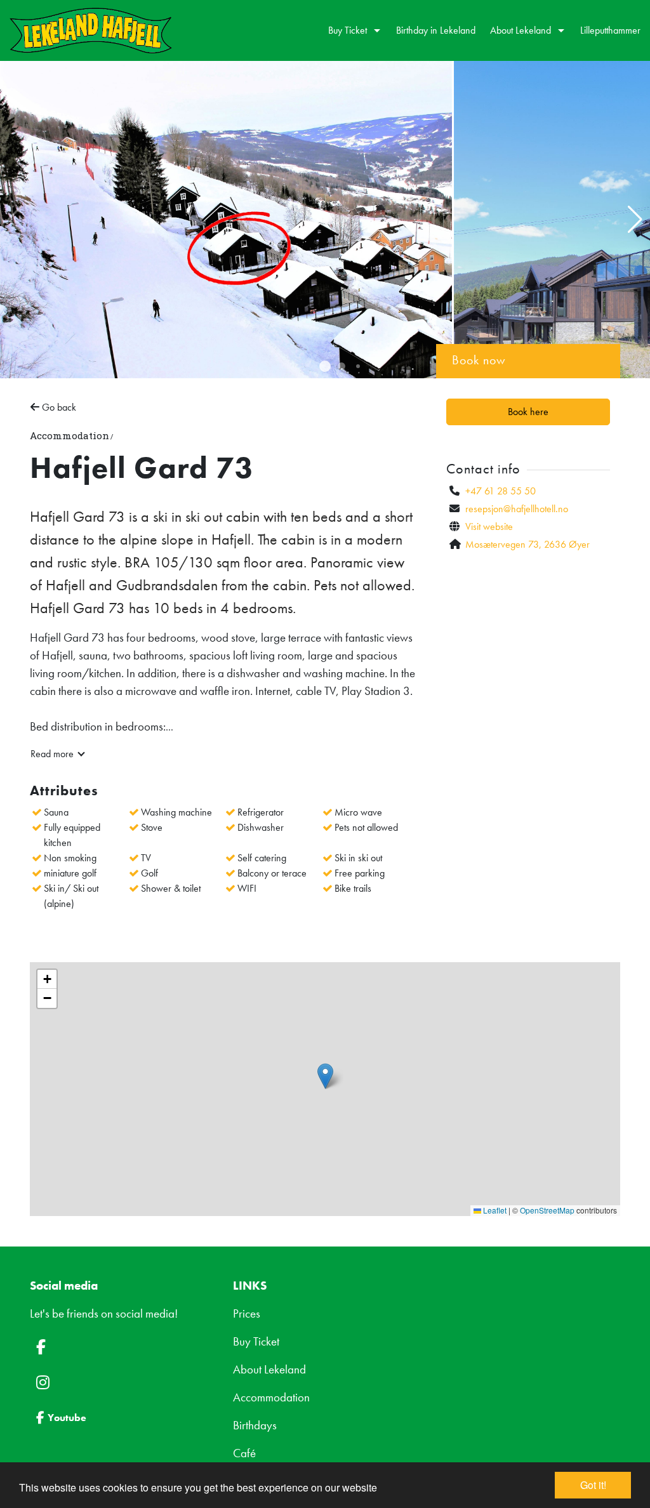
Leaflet (494, 1210)
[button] (325, 366)
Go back (57, 407)
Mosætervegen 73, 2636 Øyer (527, 544)
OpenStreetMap (547, 1210)
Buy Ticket (256, 1341)
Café (244, 1453)
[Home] (91, 30)
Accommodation (271, 1397)
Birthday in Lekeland (435, 30)
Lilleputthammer (610, 30)
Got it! (593, 1485)
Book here (528, 411)
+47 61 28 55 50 (500, 491)
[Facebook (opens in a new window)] (122, 1347)
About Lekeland (269, 1369)
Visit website (489, 526)
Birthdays (255, 1425)
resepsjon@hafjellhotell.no (516, 508)
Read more (52, 753)
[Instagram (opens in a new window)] (122, 1382)
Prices (246, 1313)
